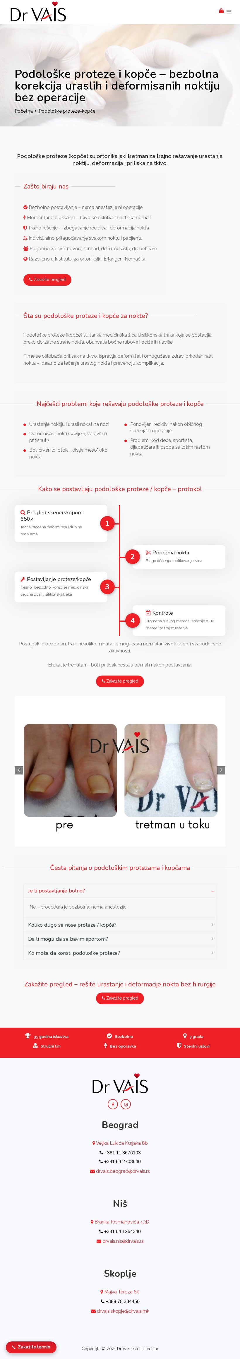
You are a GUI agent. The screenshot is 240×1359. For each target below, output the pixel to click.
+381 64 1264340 (122, 1231)
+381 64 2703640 (122, 1161)
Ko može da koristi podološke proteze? (74, 953)
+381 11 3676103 (122, 1152)
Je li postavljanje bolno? (56, 890)
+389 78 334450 (122, 1301)
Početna (24, 111)
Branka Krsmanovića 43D (121, 1222)
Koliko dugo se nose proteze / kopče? (72, 924)
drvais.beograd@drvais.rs (123, 1171)
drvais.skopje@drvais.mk (123, 1311)
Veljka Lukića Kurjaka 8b (121, 1143)
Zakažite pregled (49, 279)
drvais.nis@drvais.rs (123, 1241)
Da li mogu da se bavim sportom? (68, 938)
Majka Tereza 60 (121, 1292)
